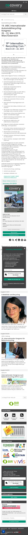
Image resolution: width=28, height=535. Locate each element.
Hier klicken (16, 275)
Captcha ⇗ (20, 276)
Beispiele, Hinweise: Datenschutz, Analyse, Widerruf (13, 284)
